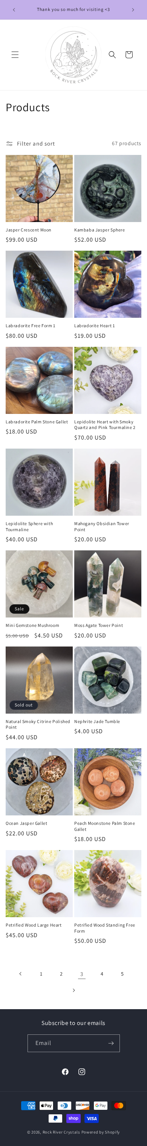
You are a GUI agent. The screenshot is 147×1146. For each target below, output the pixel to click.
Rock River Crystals (62, 1132)
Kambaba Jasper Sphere (99, 230)
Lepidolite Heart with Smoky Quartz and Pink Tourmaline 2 (105, 425)
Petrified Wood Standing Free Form (104, 928)
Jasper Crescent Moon (29, 230)
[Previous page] (20, 973)
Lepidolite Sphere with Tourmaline (29, 526)
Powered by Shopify (100, 1132)
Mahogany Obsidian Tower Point (101, 526)
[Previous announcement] (14, 10)
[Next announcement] (133, 10)
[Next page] (73, 990)
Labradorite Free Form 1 (30, 325)
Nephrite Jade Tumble (97, 721)
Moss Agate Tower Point (98, 625)
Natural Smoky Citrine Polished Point (38, 724)
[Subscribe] (111, 1043)
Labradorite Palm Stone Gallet (37, 421)
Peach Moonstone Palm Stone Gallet (104, 826)
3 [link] (81, 973)
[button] (15, 54)
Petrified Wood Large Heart (34, 925)
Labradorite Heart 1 (94, 325)
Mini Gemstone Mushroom (32, 625)
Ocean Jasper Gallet (26, 823)
